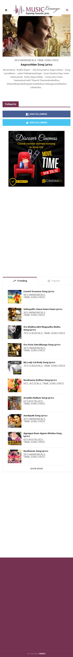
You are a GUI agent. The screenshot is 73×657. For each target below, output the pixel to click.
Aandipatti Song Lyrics (35, 415)
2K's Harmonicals (25, 60)
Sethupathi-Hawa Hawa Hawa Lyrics (42, 309)
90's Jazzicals (32, 383)
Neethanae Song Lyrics (35, 451)
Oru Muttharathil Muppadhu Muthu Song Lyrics (41, 328)
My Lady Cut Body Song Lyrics (39, 362)
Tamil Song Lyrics (48, 60)
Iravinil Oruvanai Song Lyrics (38, 291)
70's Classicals (33, 333)
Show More (36, 469)
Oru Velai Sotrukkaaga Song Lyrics (41, 344)
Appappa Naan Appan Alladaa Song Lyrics (42, 434)
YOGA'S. (42, 654)
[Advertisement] (36, 230)
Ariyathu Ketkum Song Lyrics (38, 398)
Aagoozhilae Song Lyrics (36, 64)
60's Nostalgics (33, 401)
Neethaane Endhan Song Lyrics (40, 380)
